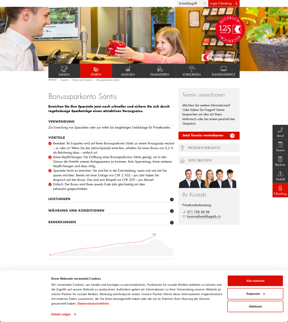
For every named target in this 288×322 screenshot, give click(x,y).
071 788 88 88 (198, 212)
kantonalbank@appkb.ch (204, 216)
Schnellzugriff (188, 3)
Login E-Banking (221, 3)
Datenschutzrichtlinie (93, 303)
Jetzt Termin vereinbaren (202, 135)
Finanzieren (159, 74)
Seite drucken (199, 160)
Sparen (96, 74)
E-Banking (280, 194)
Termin (280, 150)
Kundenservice (223, 74)
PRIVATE (52, 80)
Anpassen (253, 293)
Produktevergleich (204, 148)
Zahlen (64, 74)
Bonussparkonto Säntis (108, 80)
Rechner (280, 165)
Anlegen (128, 74)
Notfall (280, 179)
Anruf (280, 136)
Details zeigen (61, 314)
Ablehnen (255, 306)
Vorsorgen (192, 74)
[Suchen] (129, 57)
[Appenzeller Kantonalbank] (220, 57)
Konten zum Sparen (82, 80)
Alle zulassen (255, 280)
